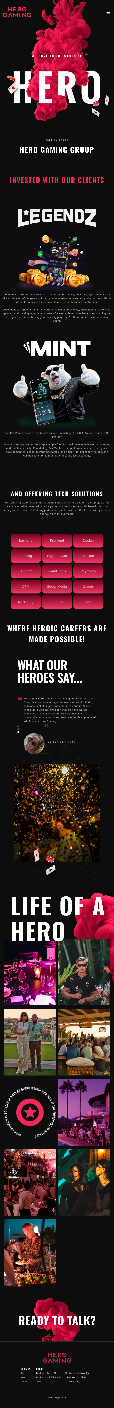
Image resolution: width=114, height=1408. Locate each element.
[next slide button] (18, 726)
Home (23, 1372)
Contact (24, 1381)
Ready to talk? (57, 1320)
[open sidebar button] (108, 12)
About (23, 1377)
